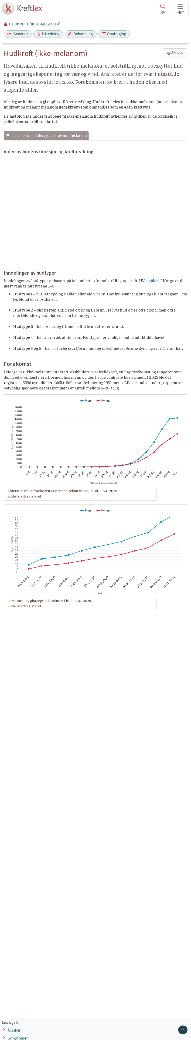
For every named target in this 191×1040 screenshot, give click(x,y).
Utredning (51, 33)
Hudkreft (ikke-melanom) (35, 24)
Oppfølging (116, 33)
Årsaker (14, 1030)
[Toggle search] (163, 10)
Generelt (20, 33)
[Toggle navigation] (180, 8)
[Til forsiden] (22, 10)
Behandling (83, 33)
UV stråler (148, 280)
